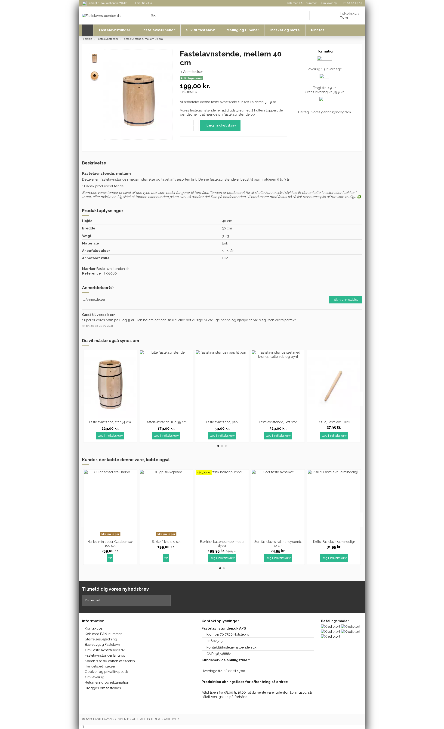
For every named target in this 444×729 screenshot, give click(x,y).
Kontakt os (93, 628)
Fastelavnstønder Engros (105, 655)
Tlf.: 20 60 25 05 (351, 3)
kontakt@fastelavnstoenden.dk (231, 647)
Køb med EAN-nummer (302, 3)
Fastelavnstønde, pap (222, 422)
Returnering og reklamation (107, 682)
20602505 (214, 641)
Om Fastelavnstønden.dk (105, 650)
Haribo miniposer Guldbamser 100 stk (110, 543)
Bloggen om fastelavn (103, 688)
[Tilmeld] (167, 600)
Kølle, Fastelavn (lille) (334, 422)
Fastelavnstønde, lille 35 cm (166, 422)
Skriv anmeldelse (346, 299)
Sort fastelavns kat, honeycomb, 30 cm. (278, 543)
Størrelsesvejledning (101, 639)
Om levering (329, 3)
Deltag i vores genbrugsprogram (324, 112)
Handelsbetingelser (100, 666)
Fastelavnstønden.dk (113, 269)
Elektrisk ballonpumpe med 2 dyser (222, 543)
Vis (110, 558)
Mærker (89, 269)
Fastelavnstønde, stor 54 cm (110, 422)
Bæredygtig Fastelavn (102, 644)
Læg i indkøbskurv (221, 125)
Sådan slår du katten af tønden (110, 661)
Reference (91, 273)
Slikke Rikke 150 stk (166, 542)
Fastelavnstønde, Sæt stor (278, 422)
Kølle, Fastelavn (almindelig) (334, 542)
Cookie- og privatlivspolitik (106, 671)
